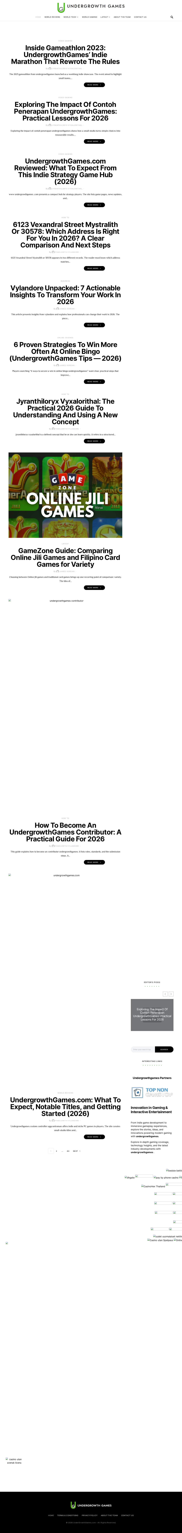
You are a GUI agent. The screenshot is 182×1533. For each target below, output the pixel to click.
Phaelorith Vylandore (67, 252)
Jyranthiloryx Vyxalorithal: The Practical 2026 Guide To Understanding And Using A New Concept (65, 411)
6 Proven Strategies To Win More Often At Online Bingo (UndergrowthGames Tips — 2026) (65, 351)
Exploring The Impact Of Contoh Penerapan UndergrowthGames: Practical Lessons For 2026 (65, 111)
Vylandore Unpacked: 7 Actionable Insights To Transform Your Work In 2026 (65, 295)
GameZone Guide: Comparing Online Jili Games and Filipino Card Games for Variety (65, 557)
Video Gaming (65, 41)
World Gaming (89, 17)
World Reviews (52, 17)
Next (75, 1151)
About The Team (122, 17)
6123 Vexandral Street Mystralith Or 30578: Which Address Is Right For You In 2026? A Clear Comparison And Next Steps (65, 234)
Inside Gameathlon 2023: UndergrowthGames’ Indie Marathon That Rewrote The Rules (65, 55)
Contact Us (140, 17)
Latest (104, 17)
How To (65, 218)
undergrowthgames (142, 1152)
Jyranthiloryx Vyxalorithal (67, 69)
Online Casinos (65, 338)
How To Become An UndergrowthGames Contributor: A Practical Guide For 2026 (65, 832)
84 (68, 1151)
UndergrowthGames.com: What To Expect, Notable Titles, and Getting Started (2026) (65, 1107)
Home (38, 17)
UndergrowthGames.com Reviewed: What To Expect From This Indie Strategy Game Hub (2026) (65, 171)
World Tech (70, 17)
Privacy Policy (90, 1515)
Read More (92, 85)
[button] (171, 994)
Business (65, 281)
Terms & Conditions (67, 1515)
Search (164, 1050)
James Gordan (67, 309)
